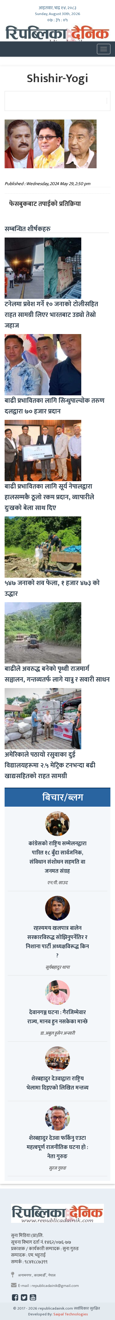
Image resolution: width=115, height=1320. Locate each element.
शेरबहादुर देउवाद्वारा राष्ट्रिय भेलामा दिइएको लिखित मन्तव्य (57, 1083)
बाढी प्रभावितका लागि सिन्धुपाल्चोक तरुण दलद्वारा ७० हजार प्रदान (55, 406)
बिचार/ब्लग (62, 798)
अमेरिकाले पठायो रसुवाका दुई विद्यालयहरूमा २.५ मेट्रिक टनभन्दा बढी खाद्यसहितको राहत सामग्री (50, 765)
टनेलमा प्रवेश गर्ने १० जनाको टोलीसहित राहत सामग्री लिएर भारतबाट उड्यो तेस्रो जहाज (51, 315)
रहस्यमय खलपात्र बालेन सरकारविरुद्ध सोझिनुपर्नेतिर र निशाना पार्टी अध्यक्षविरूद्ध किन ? (57, 942)
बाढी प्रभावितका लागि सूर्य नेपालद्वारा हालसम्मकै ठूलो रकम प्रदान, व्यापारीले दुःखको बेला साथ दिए (49, 497)
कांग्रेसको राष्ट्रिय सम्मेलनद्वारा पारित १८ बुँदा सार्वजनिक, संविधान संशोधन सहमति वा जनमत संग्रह (57, 857)
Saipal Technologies (70, 1314)
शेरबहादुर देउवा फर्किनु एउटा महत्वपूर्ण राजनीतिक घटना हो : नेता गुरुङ (57, 1147)
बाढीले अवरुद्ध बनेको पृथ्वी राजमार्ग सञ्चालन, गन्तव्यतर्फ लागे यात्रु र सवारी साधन (57, 674)
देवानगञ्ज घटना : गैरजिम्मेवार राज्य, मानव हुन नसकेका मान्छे (57, 1017)
